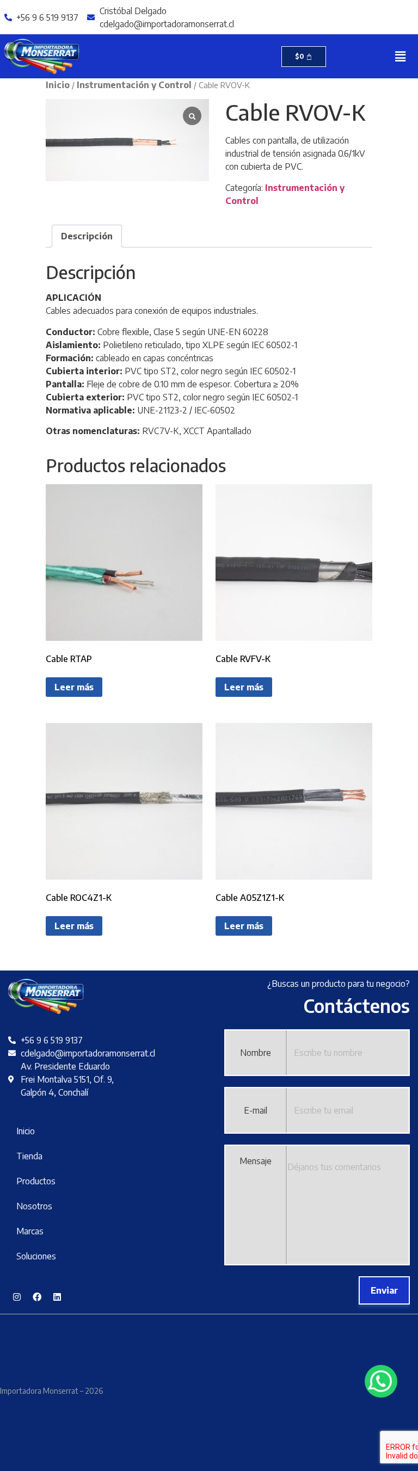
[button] (400, 56)
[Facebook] (37, 1297)
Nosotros (34, 1206)
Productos (36, 1181)
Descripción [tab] (87, 236)
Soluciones (36, 1256)
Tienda (29, 1156)
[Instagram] (17, 1297)
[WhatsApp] (381, 1381)
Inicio (58, 84)
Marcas (30, 1231)
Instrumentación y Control (134, 84)
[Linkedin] (57, 1297)
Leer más (74, 687)
